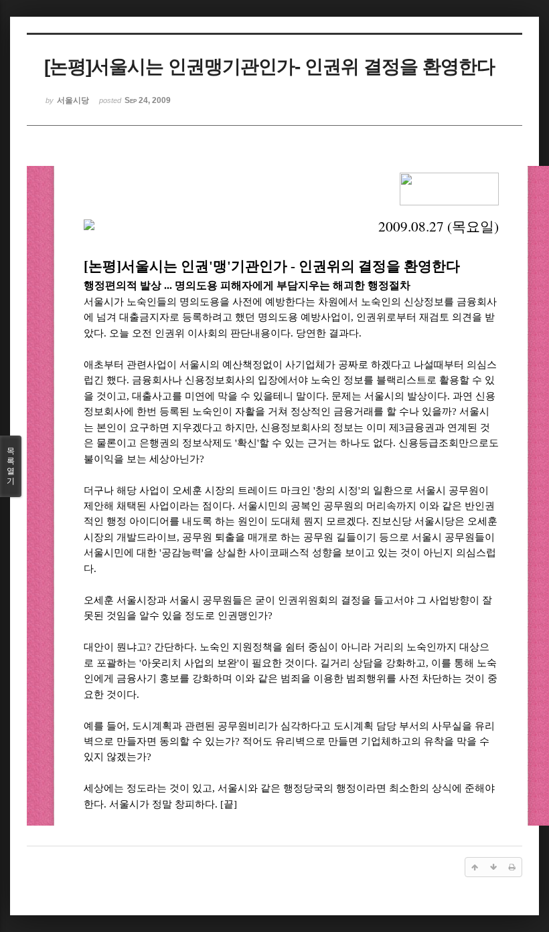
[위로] (474, 867)
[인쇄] (512, 867)
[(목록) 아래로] (493, 867)
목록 (11, 466)
